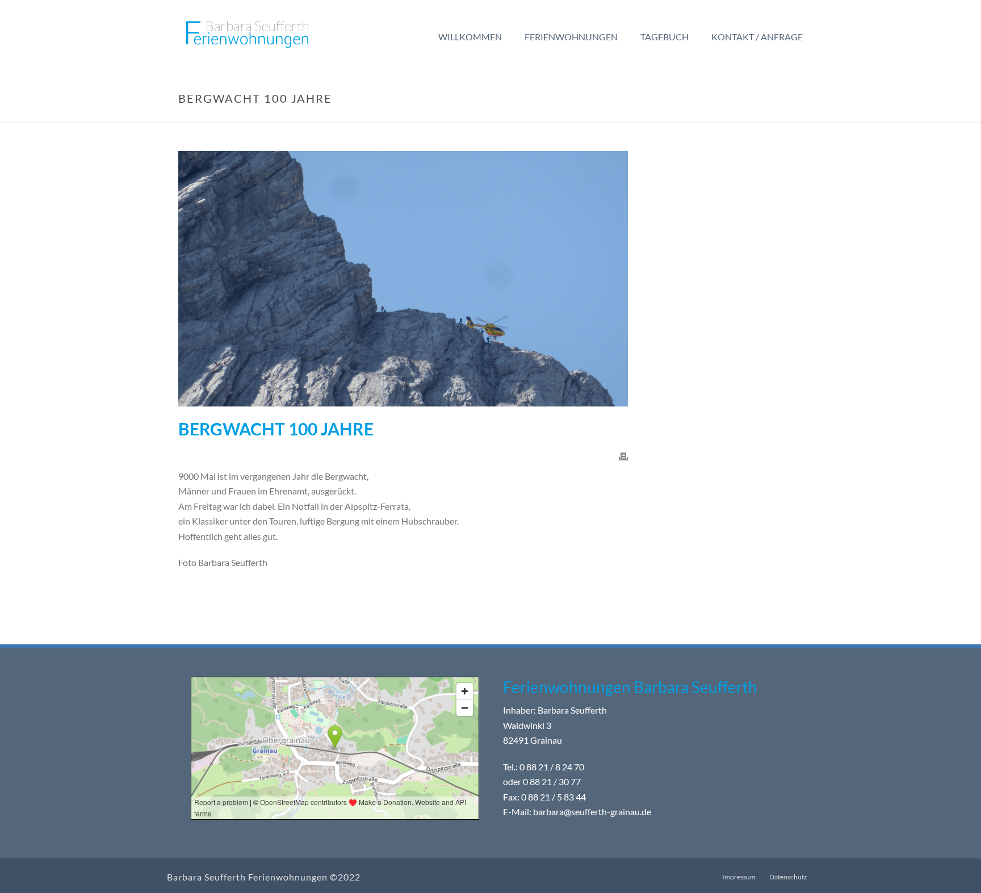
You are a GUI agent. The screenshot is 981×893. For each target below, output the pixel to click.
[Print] (623, 455)
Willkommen (470, 36)
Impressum (739, 877)
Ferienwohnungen (571, 36)
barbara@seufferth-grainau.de (592, 812)
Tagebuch (664, 36)
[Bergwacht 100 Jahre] (403, 278)
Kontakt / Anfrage (757, 36)
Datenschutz (788, 877)
